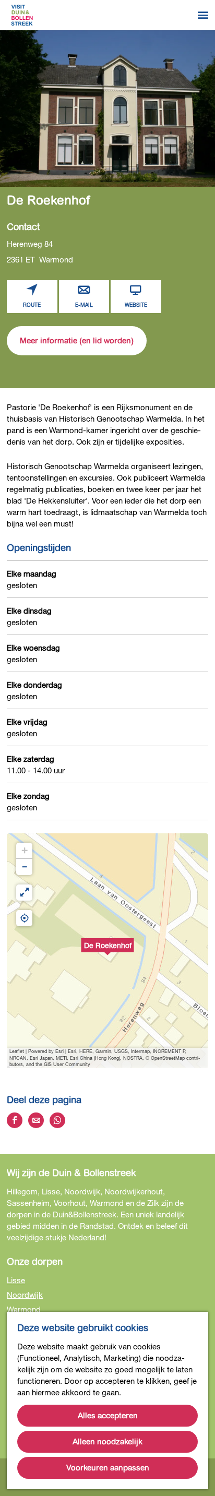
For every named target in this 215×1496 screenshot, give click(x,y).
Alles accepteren (108, 1415)
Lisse (16, 1280)
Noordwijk (25, 1294)
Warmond (24, 1309)
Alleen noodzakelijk (107, 1441)
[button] (107, 950)
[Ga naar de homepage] (22, 15)
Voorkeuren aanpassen (107, 1468)
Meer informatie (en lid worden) (77, 340)
